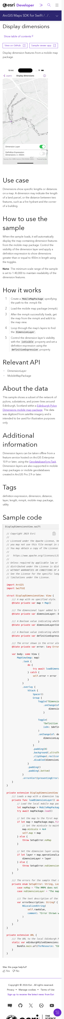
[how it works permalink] (44, 291)
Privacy (10, 990)
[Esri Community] (10, 1005)
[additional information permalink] (40, 445)
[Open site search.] (49, 5)
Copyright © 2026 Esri (20, 985)
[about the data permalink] (50, 389)
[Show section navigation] (57, 15)
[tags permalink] (19, 488)
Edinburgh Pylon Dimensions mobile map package (30, 408)
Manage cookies (27, 990)
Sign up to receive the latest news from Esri (31, 995)
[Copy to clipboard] (54, 533)
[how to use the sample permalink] (27, 228)
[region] (31, 743)
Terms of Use (47, 990)
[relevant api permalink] (43, 363)
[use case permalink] (31, 181)
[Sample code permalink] (46, 518)
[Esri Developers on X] (31, 1005)
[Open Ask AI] (41, 5)
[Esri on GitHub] (20, 1005)
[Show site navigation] (57, 5)
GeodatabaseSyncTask (42, 462)
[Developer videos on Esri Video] (41, 1005)
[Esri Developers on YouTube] (52, 1005)
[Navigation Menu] (57, 1012)
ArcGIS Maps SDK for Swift (23, 15)
